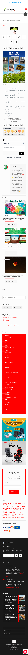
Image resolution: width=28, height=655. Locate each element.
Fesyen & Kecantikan (10, 347)
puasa (4, 512)
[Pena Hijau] (9, 9)
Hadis (6, 355)
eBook (6, 345)
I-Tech (6, 360)
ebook (12, 505)
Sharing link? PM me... (14, 325)
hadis (15, 505)
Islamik (7, 367)
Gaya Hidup (8, 352)
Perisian (7, 399)
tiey (9, 514)
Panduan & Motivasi (10, 397)
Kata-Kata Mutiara (10, 375)
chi (24, 503)
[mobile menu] (26, 9)
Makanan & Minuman (10, 389)
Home (5, 627)
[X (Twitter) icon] (14, 4)
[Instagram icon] (17, 4)
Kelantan (7, 377)
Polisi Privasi (7, 630)
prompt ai (18, 511)
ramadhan (12, 513)
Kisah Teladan (9, 384)
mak (6, 509)
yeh (15, 517)
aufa (15, 503)
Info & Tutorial (9, 362)
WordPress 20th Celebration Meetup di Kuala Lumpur (15, 575)
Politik (6, 404)
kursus (19, 508)
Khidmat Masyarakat (11, 382)
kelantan (14, 508)
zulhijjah (22, 517)
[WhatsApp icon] (10, 4)
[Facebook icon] (12, 4)
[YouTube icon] (16, 4)
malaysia (10, 509)
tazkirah (4, 514)
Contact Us (7, 633)
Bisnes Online (8, 337)
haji (18, 505)
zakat (18, 517)
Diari (6, 340)
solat (24, 512)
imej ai (3, 506)
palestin (14, 511)
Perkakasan (8, 402)
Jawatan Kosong (9, 370)
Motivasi (7, 392)
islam (7, 506)
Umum (6, 412)
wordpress (11, 517)
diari (5, 504)
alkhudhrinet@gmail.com (14, 2)
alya (9, 503)
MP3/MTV (7, 394)
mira (17, 509)
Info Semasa (8, 365)
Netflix (9, 511)
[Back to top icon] (14, 641)
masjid (13, 509)
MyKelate (4, 319)
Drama (7, 342)
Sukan (6, 409)
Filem (6, 350)
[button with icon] (4, 307)
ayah (21, 503)
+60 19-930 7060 (14, 1)
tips (12, 514)
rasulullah (19, 512)
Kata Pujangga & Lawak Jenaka (13, 372)
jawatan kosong (16, 506)
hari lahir (21, 505)
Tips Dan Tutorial (9, 516)
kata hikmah (6, 508)
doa (9, 505)
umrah (7, 517)
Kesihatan (8, 379)
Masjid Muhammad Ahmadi (9, 317)
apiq (13, 503)
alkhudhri (14, 166)
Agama (7, 335)
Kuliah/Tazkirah (9, 387)
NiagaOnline (5, 320)
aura (18, 503)
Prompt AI (7, 407)
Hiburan (7, 357)
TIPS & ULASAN (19, 514)
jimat (23, 506)
